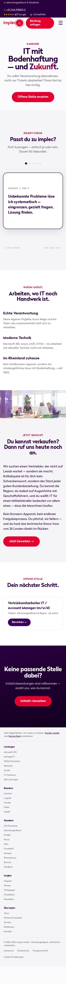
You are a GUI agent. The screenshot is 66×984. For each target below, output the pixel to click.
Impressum (9, 951)
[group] (33, 201)
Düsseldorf (9, 849)
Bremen (7, 862)
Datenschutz (23, 951)
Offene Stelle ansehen (33, 96)
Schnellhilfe (39, 15)
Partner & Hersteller (13, 918)
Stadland (8, 867)
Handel (7, 803)
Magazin (8, 881)
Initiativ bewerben (33, 701)
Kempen (8, 853)
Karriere (7, 923)
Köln (6, 844)
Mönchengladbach (12, 831)
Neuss (6, 840)
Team (6, 913)
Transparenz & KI (40, 951)
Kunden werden (52, 733)
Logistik (7, 798)
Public (7, 807)
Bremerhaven (10, 858)
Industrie (8, 794)
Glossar (7, 886)
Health (7, 812)
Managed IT (9, 757)
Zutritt (7, 771)
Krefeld (7, 835)
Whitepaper (9, 890)
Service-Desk (14, 736)
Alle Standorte (10, 826)
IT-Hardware (10, 775)
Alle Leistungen (11, 780)
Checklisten (9, 895)
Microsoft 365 (10, 752)
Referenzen (9, 927)
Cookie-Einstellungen (14, 957)
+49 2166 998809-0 (16, 10)
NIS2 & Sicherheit (12, 761)
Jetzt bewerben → (21, 541)
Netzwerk (8, 766)
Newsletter (9, 899)
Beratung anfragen (35, 23)
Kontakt (8, 932)
